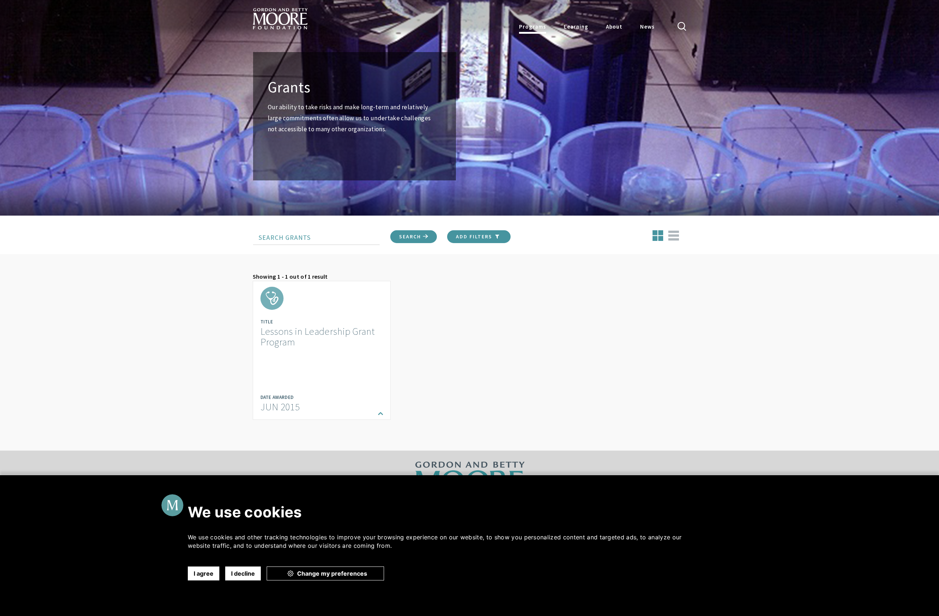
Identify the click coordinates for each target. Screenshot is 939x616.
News (647, 26)
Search (411, 236)
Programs (532, 26)
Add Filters (475, 236)
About (614, 26)
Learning (576, 26)
